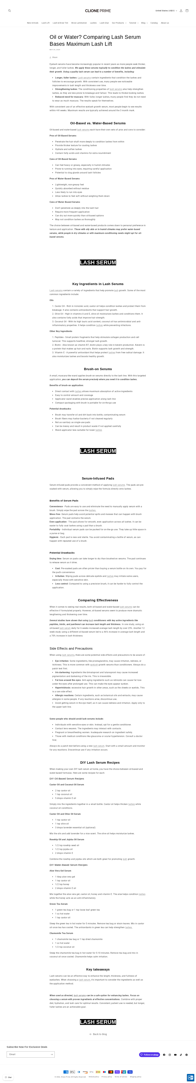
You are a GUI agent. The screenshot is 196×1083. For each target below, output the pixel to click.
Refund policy (94, 1077)
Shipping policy (135, 1077)
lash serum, (85, 980)
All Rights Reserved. (78, 1077)
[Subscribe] (52, 1054)
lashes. (92, 510)
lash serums (116, 89)
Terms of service (121, 1077)
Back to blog (100, 1034)
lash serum (65, 628)
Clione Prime (66, 1077)
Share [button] (54, 57)
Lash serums (84, 77)
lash (116, 290)
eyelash (94, 664)
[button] (10, 11)
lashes (99, 325)
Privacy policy (107, 1077)
